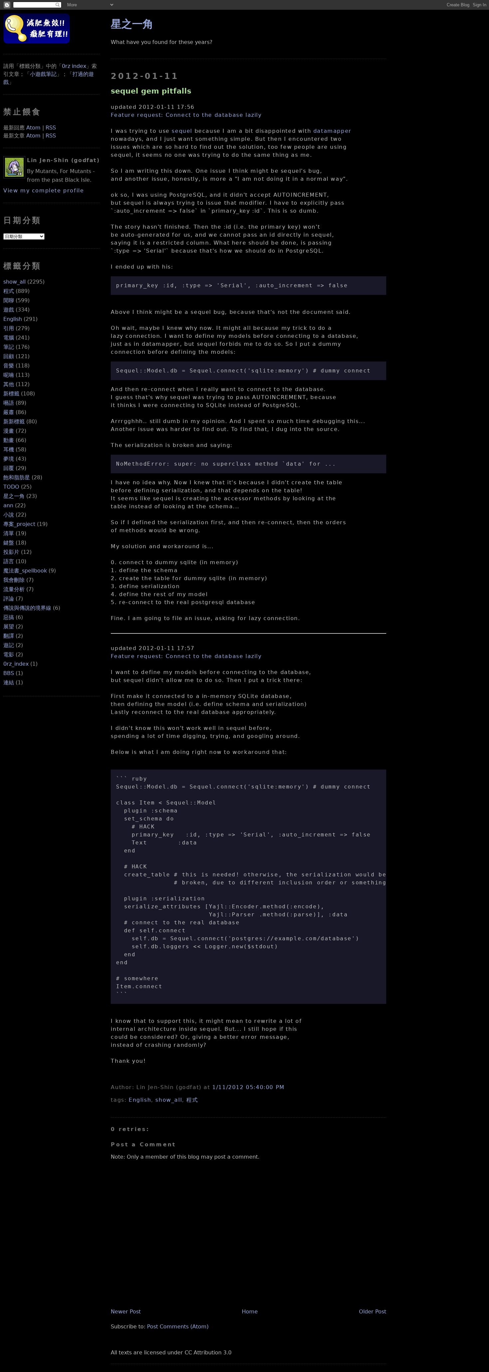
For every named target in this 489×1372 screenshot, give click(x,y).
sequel (182, 131)
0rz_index (16, 664)
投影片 (11, 552)
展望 (8, 626)
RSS (51, 127)
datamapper (332, 131)
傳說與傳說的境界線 (27, 608)
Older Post (372, 1311)
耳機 (8, 449)
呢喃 (8, 375)
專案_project (19, 524)
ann (8, 505)
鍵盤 (8, 543)
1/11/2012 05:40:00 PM (248, 1087)
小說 (8, 515)
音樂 (8, 365)
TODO (11, 487)
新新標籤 (14, 421)
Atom (33, 127)
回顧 (8, 356)
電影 (8, 654)
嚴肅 (8, 412)
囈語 (8, 403)
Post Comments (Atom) (178, 1326)
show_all (14, 282)
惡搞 (8, 617)
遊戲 (8, 310)
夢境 (8, 459)
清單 (8, 533)
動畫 (8, 440)
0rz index (74, 66)
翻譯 (8, 636)
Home (250, 1311)
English (12, 319)
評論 (8, 598)
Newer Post (126, 1311)
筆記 (8, 347)
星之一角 (14, 496)
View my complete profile (43, 190)
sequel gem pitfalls (151, 91)
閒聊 (8, 300)
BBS (8, 673)
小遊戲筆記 (43, 74)
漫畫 (8, 431)
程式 (8, 291)
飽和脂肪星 (16, 477)
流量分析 (14, 589)
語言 (8, 561)
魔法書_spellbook (25, 571)
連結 (8, 682)
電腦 (8, 338)
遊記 (8, 645)
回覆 (8, 468)
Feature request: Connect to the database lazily (186, 115)
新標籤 (11, 393)
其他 (8, 384)
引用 (8, 328)
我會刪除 (14, 580)
